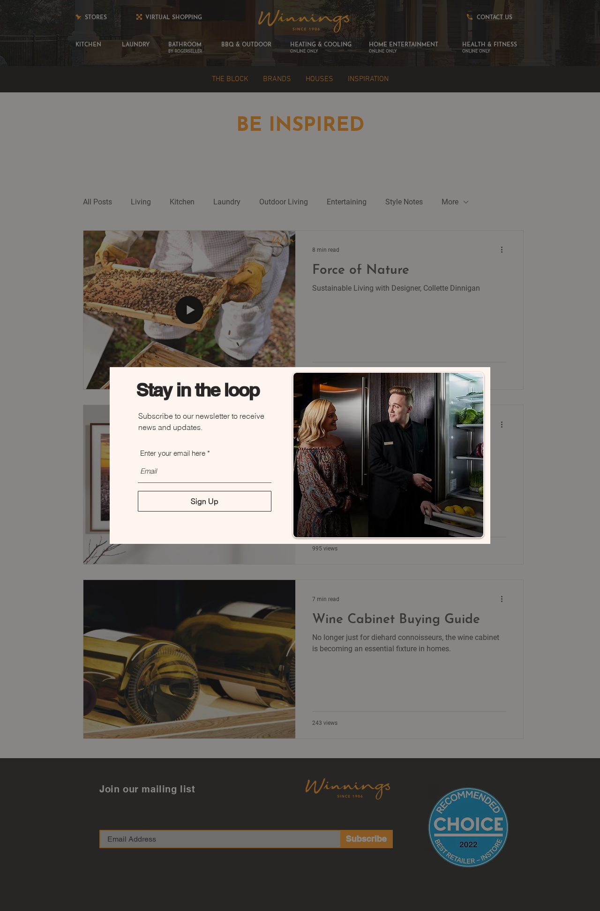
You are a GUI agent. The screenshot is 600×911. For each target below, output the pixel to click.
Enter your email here (172, 453)
